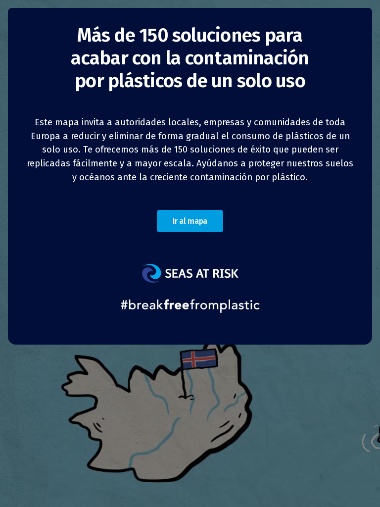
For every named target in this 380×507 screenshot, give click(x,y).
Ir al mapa (190, 221)
